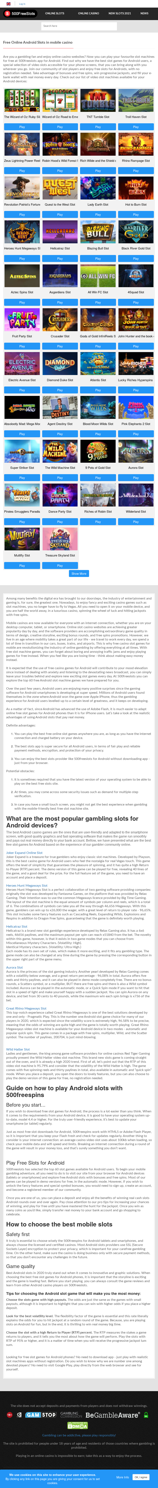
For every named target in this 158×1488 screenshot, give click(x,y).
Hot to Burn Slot (135, 204)
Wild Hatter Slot (18, 1049)
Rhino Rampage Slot (136, 160)
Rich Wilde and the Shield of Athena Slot (107, 160)
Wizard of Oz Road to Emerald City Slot (68, 116)
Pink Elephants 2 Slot (136, 424)
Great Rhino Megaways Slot (26, 1008)
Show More (79, 573)
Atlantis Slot (98, 380)
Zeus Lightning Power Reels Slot (26, 160)
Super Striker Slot (22, 467)
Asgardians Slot (60, 292)
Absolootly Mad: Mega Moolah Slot (27, 424)
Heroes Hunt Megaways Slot (23, 248)
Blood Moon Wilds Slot (98, 424)
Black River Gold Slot (136, 248)
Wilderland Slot (136, 511)
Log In (22, 4)
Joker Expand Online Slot (24, 852)
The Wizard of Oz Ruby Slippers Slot (28, 116)
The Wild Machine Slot (60, 467)
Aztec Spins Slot (22, 292)
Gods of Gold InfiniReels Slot (99, 336)
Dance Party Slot (60, 511)
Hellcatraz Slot (60, 248)
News (144, 13)
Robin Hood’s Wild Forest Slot (62, 160)
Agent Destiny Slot (60, 424)
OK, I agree (141, 1477)
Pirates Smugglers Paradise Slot (26, 511)
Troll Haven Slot (135, 116)
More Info (122, 1477)
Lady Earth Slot (98, 204)
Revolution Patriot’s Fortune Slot (25, 204)
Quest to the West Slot (60, 204)
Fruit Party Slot (22, 336)
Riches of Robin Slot (98, 511)
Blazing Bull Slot (98, 248)
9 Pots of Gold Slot (97, 467)
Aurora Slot (135, 467)
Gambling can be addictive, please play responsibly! (79, 1435)
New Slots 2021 (120, 13)
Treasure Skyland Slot (60, 555)
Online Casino (88, 13)
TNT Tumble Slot (98, 116)
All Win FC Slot (98, 292)
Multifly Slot (22, 555)
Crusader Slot (60, 336)
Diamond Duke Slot (60, 380)
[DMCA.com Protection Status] (79, 1425)
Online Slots (54, 13)
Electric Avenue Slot (22, 380)
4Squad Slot (136, 292)
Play (22, 127)
